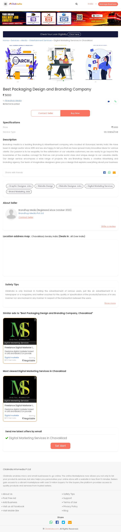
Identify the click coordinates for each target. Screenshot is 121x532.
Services (15, 40)
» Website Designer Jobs (70, 186)
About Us (7, 494)
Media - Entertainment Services (36, 40)
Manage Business (108, 4)
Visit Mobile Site (11, 510)
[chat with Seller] (108, 101)
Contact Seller (45, 113)
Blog (65, 510)
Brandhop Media (13, 100)
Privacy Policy (70, 506)
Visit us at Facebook (13, 506)
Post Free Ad (9, 498)
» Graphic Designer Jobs (20, 186)
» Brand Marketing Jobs (19, 191)
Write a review (108, 226)
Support (67, 498)
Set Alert (60, 446)
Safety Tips (69, 494)
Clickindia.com (52, 528)
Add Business (10, 502)
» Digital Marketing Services (99, 186)
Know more (110, 303)
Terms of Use (70, 502)
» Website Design (44, 186)
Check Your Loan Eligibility (59, 34)
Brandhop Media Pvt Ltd (31, 213)
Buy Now (75, 113)
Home (6, 40)
